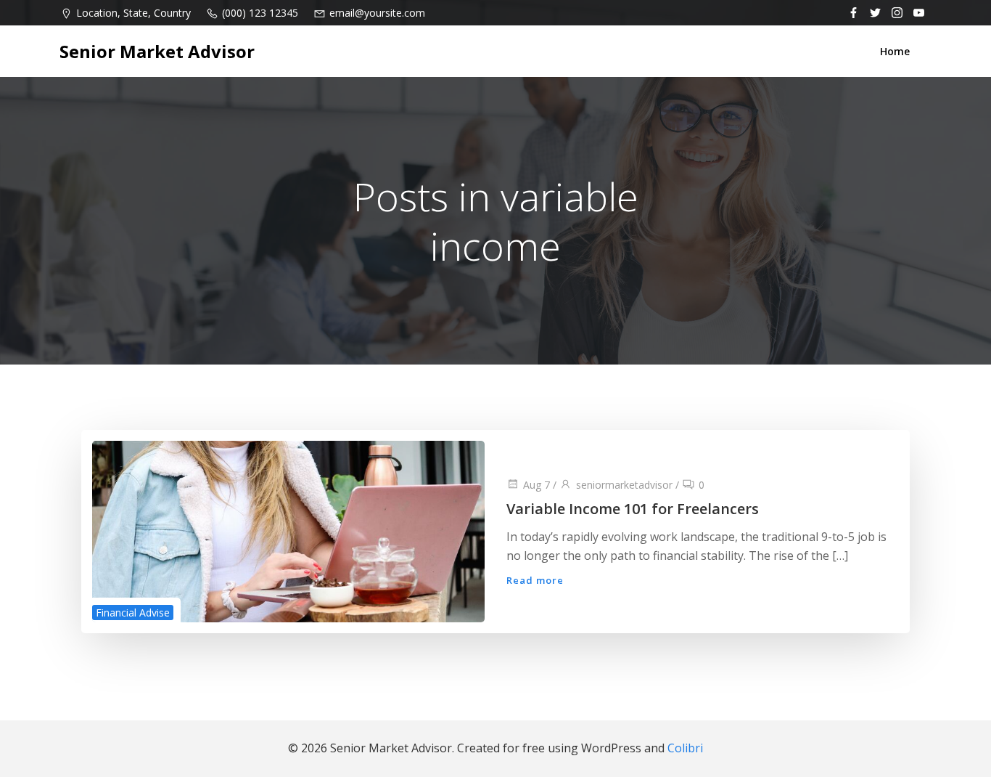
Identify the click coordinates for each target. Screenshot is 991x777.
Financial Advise (133, 612)
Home (895, 51)
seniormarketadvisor (624, 485)
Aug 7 (536, 485)
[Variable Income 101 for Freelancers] (288, 530)
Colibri (685, 748)
